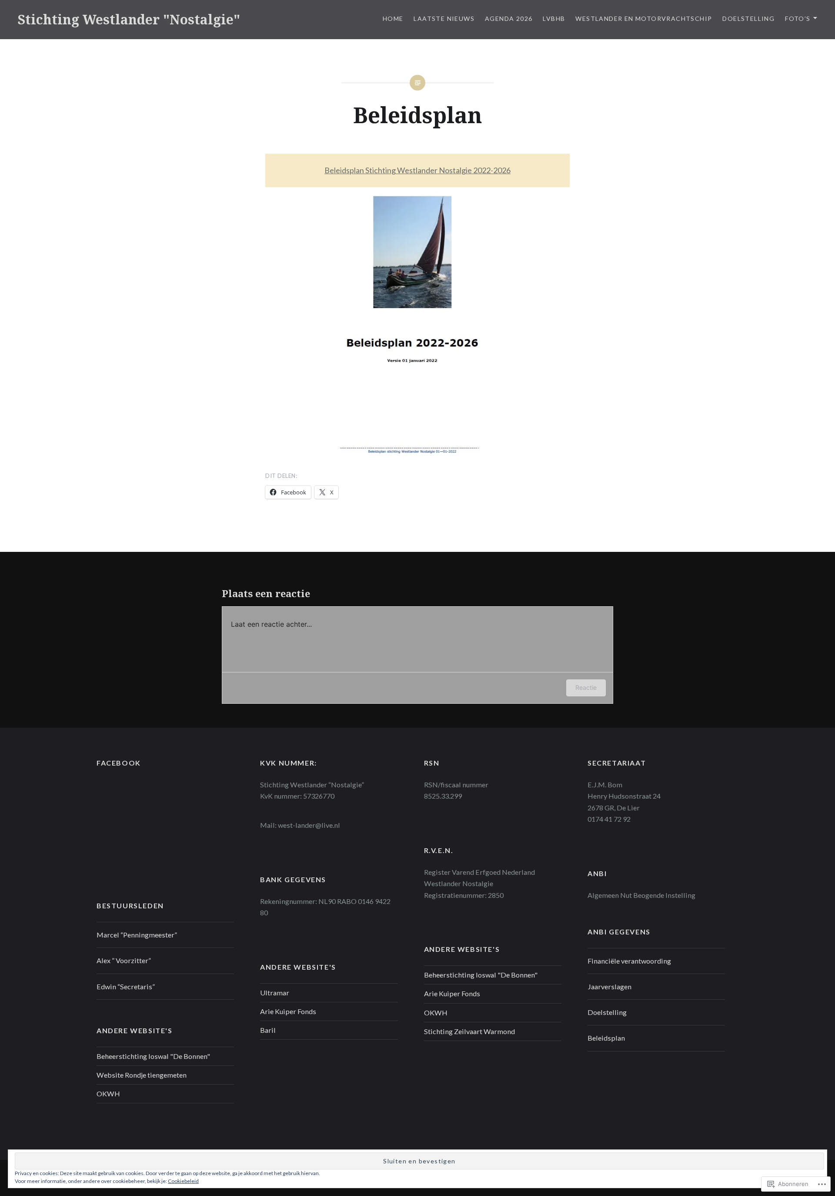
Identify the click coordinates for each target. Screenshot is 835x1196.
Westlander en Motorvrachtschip (643, 18)
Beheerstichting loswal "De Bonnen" (481, 975)
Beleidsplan (606, 1038)
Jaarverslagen (609, 986)
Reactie (586, 687)
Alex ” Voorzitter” (124, 960)
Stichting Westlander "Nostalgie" (128, 19)
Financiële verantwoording (629, 961)
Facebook (119, 763)
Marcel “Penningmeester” (137, 935)
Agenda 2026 (508, 18)
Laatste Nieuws (444, 18)
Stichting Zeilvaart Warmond (469, 1031)
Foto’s (797, 18)
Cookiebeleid (183, 1181)
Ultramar (274, 992)
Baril (268, 1030)
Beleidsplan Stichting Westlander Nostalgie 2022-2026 (417, 170)
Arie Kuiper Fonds (452, 993)
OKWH (436, 1012)
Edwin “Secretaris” (126, 986)
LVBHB (554, 18)
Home (393, 18)
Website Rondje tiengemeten (142, 1075)
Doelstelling (748, 18)
